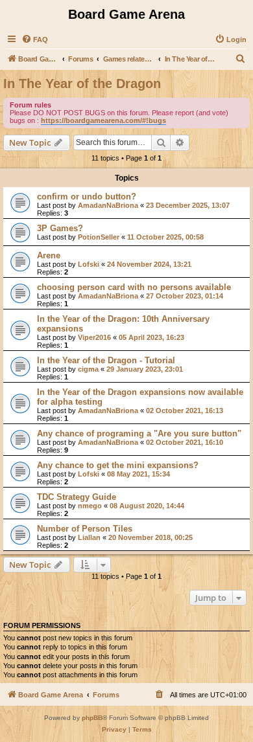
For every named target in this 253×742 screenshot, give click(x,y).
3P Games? (60, 228)
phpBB (92, 717)
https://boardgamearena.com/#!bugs (103, 120)
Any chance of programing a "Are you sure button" (139, 433)
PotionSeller (98, 237)
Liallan (89, 537)
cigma (88, 369)
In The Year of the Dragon (82, 83)
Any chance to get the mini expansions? (118, 465)
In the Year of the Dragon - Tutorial (106, 360)
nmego (90, 506)
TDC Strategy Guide (76, 497)
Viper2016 (94, 337)
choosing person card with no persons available (134, 287)
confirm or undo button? (86, 196)
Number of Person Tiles (84, 529)
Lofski (88, 264)
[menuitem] (34, 39)
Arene (48, 255)
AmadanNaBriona (108, 205)
